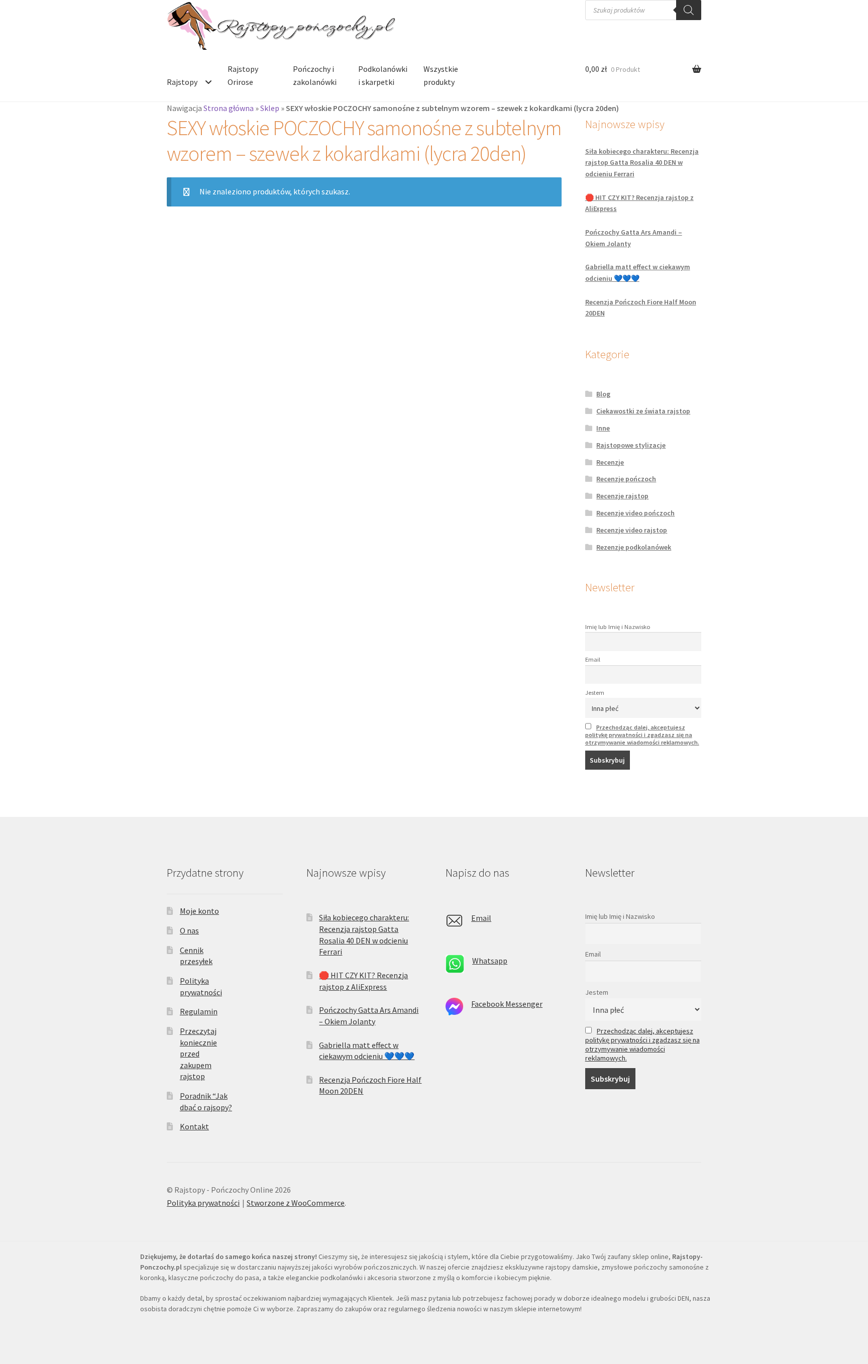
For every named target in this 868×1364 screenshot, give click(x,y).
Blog (603, 393)
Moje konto (199, 911)
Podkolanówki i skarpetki (382, 75)
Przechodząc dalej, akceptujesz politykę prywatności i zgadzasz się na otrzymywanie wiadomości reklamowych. (642, 734)
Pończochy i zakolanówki (315, 75)
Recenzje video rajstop (631, 530)
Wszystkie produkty (440, 75)
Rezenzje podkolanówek (633, 547)
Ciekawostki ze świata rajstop (643, 410)
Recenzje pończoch (626, 478)
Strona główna (228, 108)
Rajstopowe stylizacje (631, 445)
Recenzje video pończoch (635, 512)
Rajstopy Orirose (243, 75)
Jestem (594, 692)
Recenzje (610, 462)
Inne (603, 428)
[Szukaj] (688, 10)
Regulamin (199, 1011)
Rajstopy (182, 82)
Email (592, 659)
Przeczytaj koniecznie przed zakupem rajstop (198, 1054)
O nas (189, 930)
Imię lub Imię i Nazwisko (617, 627)
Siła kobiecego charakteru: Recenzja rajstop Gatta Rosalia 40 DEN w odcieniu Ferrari (642, 162)
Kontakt (194, 1126)
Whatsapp (489, 961)
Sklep (269, 108)
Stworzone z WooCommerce (296, 1203)
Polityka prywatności (203, 1203)
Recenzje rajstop (622, 495)
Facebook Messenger (506, 1004)
